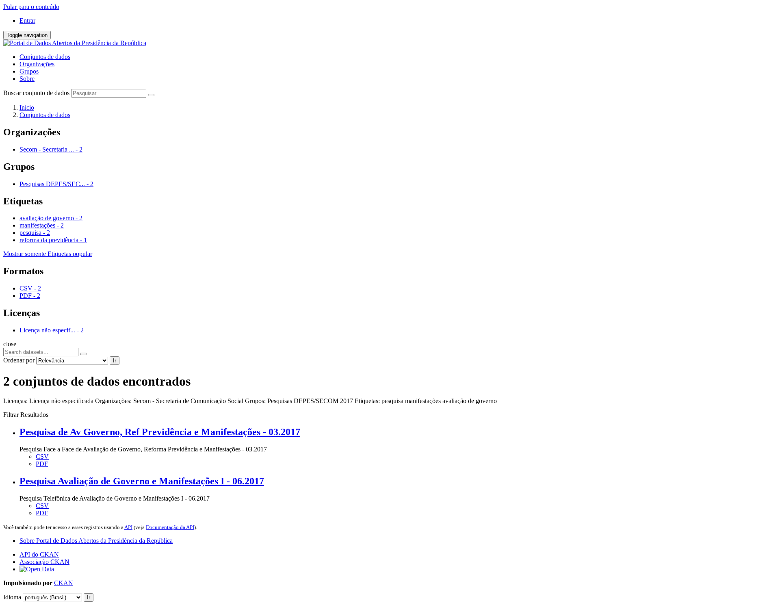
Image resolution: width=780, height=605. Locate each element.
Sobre (27, 78)
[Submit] (151, 95)
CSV (42, 456)
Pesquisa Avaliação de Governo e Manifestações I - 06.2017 (142, 481)
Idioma (12, 597)
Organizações (37, 64)
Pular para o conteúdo (31, 6)
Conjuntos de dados (45, 56)
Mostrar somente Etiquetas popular (47, 253)
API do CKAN (39, 554)
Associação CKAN (44, 561)
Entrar (27, 20)
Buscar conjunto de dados (36, 92)
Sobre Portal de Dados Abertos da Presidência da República (96, 540)
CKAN (63, 582)
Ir (114, 361)
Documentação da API (170, 527)
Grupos (29, 71)
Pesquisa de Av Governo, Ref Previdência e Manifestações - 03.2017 (160, 432)
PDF (42, 463)
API (128, 527)
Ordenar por (19, 360)
